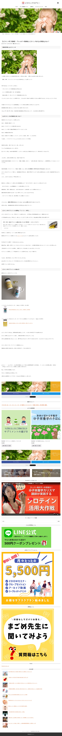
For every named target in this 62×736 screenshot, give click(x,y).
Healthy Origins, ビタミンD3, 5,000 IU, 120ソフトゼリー (21, 323)
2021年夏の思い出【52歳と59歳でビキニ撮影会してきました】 (20, 671)
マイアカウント (27, 731)
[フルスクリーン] (59, 514)
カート (24, 731)
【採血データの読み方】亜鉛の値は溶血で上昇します (18, 677)
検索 (58, 521)
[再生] (2, 514)
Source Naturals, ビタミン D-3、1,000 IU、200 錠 (19, 309)
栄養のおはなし (17, 43)
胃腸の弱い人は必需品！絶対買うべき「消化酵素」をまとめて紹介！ (21, 717)
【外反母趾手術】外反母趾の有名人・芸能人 (16, 711)
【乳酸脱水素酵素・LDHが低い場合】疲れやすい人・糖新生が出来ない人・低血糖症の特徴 (25, 688)
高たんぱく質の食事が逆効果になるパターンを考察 (17, 694)
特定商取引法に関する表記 (35, 731)
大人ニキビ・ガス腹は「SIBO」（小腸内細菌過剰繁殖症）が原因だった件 (22, 723)
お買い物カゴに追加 (6, 445)
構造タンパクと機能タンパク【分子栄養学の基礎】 (17, 706)
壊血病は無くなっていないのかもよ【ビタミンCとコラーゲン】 (20, 700)
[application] (31, 499)
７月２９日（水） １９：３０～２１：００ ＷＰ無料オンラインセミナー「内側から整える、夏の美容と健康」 (25, 405)
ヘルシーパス (20, 235)
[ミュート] (57, 514)
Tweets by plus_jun (5, 666)
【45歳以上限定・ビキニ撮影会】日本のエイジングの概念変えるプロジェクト (22, 683)
